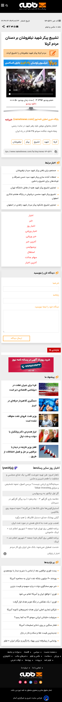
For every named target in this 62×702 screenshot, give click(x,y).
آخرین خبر (31, 242)
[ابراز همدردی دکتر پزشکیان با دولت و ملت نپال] (48, 435)
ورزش (57, 656)
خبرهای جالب (21, 656)
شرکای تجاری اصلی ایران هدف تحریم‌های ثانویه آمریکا (32, 610)
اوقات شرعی (16, 660)
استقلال (31, 252)
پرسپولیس (31, 247)
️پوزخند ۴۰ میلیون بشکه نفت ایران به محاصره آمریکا (33, 578)
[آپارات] (20, 682)
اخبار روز (31, 226)
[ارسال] (16, 27)
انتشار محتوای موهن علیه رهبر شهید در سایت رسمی (34, 126)
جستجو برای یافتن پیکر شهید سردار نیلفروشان (36, 170)
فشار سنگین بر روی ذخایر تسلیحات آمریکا (38, 625)
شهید (46, 142)
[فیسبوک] (9, 27)
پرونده (38, 660)
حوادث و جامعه (13, 652)
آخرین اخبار (31, 263)
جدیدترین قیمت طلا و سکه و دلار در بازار (38, 633)
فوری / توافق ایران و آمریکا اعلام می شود (38, 594)
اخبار (31, 216)
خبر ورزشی (31, 237)
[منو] (2, 6)
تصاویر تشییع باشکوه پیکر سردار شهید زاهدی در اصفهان (31, 205)
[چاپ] (14, 27)
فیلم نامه (48, 660)
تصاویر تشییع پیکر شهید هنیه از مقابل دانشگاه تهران (33, 188)
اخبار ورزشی (31, 231)
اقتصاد (27, 652)
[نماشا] (25, 682)
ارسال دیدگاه (16, 338)
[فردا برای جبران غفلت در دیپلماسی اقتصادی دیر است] (48, 389)
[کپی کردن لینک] (55, 152)
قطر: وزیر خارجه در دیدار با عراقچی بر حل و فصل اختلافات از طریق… (20, 452)
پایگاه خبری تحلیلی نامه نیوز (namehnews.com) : (35, 119)
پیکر (27, 142)
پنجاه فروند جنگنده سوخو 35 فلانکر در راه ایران (36, 131)
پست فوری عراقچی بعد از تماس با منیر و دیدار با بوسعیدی (30, 571)
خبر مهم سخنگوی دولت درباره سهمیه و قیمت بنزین (33, 586)
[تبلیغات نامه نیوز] (31, 63)
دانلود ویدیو (31, 104)
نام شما (56, 283)
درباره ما (25, 668)
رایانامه (56, 295)
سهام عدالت (31, 258)
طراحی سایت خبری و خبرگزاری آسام (27, 698)
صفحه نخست (50, 652)
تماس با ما (37, 668)
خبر (31, 221)
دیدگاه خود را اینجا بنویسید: (46, 307)
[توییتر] (11, 27)
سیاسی (37, 652)
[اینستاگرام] (35, 682)
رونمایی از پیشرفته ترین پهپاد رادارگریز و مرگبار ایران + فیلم (30, 641)
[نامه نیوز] (32, 6)
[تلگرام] (7, 27)
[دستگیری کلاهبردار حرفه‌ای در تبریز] (48, 404)
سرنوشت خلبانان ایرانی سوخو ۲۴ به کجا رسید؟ (35, 617)
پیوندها (28, 660)
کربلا (55, 142)
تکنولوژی (7, 656)
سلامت (47, 656)
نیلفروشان (17, 142)
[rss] (40, 682)
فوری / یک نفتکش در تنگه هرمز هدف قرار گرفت (35, 602)
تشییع (37, 142)
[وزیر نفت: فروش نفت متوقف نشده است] (48, 420)
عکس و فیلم (35, 656)
